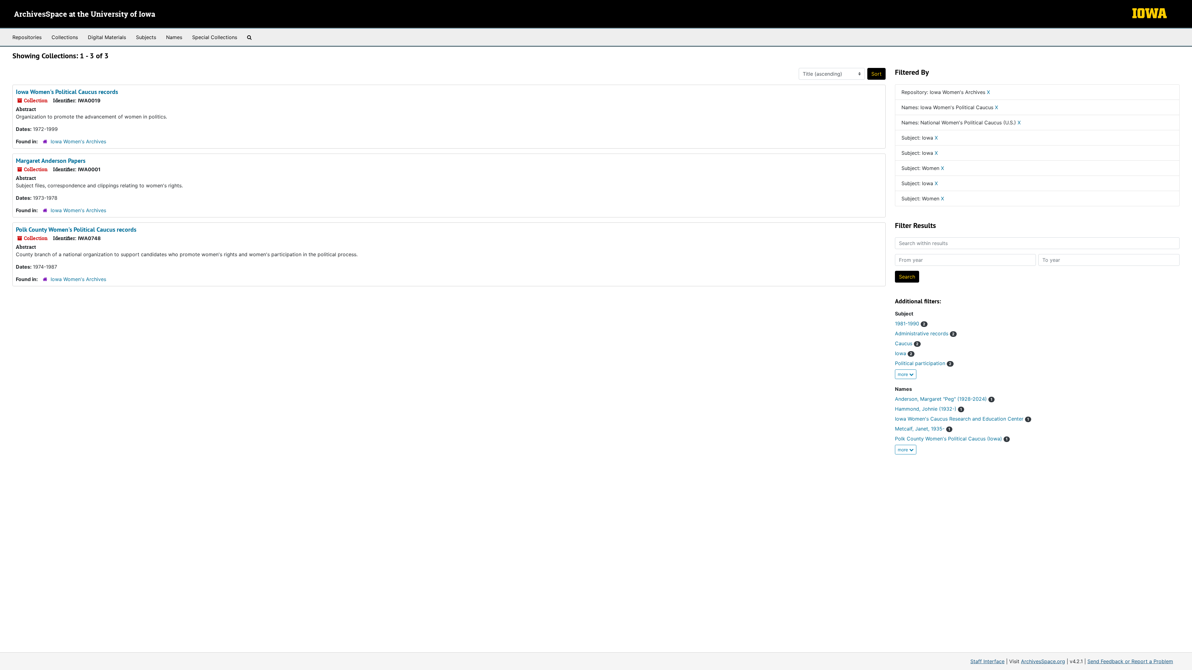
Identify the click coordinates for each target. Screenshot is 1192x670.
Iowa (903, 353)
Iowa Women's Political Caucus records (67, 92)
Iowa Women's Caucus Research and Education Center (962, 419)
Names (174, 37)
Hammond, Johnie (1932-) (928, 409)
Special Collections (214, 37)
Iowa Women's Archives (78, 141)
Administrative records (925, 333)
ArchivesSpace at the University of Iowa (84, 14)
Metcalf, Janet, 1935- (922, 429)
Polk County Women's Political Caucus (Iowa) (951, 439)
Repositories (27, 37)
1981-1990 (910, 323)
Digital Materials (107, 37)
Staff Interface (987, 661)
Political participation (923, 363)
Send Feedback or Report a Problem (1130, 661)
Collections (65, 37)
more (903, 374)
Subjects (146, 37)
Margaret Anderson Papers (50, 161)
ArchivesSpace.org (1043, 661)
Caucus (907, 343)
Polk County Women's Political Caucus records (76, 230)
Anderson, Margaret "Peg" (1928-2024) (943, 399)
